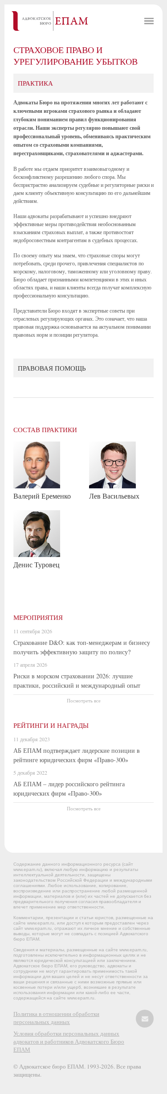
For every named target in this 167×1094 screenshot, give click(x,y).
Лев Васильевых (114, 495)
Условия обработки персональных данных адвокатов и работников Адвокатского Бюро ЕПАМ (68, 1041)
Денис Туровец (36, 564)
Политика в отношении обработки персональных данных (56, 1018)
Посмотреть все (84, 700)
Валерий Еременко (42, 495)
